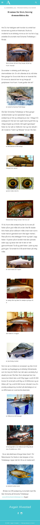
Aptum (33, 523)
